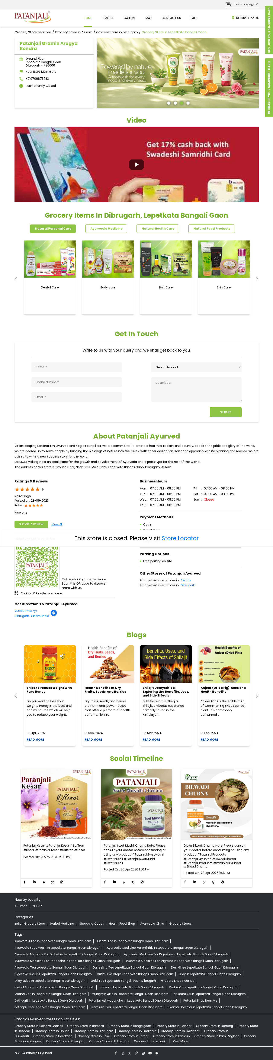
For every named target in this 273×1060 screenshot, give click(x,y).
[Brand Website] (157, 1053)
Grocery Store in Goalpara (137, 1031)
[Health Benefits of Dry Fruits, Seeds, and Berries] (108, 664)
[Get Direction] (53, 615)
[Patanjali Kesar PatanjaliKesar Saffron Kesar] (56, 804)
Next (255, 279)
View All (57, 524)
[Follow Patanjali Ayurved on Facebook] (116, 1053)
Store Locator (180, 538)
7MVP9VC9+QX (26, 611)
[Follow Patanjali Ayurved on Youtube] (150, 1053)
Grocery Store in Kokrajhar (65, 1041)
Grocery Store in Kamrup (171, 1036)
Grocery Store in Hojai (94, 1036)
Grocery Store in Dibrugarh (93, 1031)
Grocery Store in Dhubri (52, 1031)
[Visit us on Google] (123, 1053)
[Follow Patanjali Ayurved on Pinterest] (136, 1053)
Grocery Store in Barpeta (85, 1026)
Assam (186, 580)
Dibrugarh (188, 585)
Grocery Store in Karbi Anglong (217, 1036)
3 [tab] (181, 102)
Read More (35, 739)
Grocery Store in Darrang (214, 1026)
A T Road (21, 906)
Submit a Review (31, 524)
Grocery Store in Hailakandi (53, 1036)
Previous (18, 279)
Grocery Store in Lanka (150, 1041)
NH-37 (37, 906)
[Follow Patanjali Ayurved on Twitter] (130, 1053)
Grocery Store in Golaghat (180, 1031)
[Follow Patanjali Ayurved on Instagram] (143, 1053)
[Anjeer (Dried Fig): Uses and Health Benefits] (224, 664)
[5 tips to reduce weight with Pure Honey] (50, 664)
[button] (137, 164)
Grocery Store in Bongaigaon (129, 1026)
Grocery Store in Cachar (173, 1026)
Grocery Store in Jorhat (131, 1036)
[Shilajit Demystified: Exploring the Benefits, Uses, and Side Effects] (166, 664)
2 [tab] (175, 102)
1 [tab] (168, 102)
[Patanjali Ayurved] (33, 18)
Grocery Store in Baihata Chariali (39, 1026)
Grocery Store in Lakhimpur (109, 1041)
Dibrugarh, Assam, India (32, 616)
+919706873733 (37, 79)
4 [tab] (187, 102)
